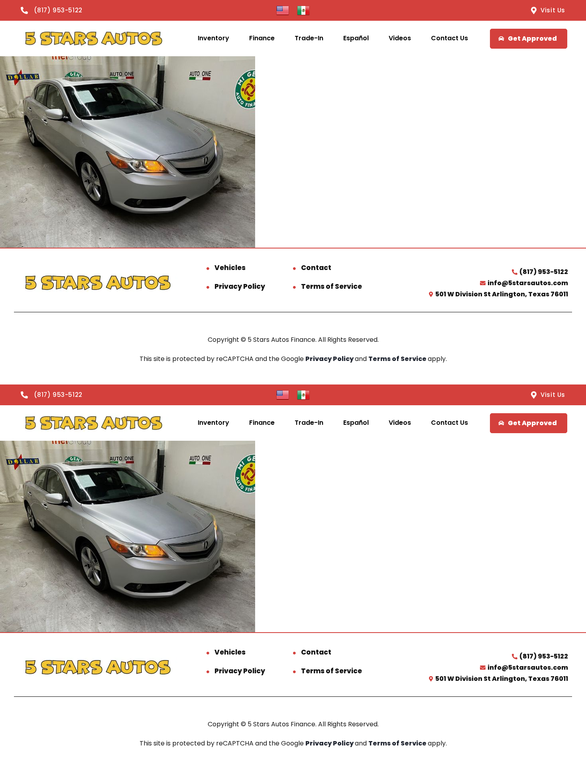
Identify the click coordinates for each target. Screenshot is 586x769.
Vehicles (230, 267)
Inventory (213, 38)
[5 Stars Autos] (93, 38)
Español (356, 38)
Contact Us (449, 38)
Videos (400, 38)
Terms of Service (331, 286)
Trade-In (309, 38)
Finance (262, 38)
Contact (316, 267)
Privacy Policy (239, 286)
